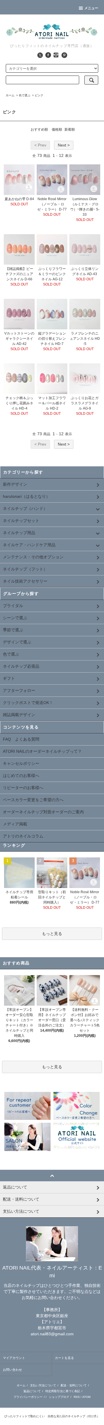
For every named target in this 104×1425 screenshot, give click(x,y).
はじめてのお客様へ (21, 775)
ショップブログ (59, 1396)
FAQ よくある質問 (21, 739)
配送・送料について (74, 1385)
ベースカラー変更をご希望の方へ (33, 799)
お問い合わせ (12, 1369)
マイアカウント (14, 1358)
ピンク (39, 95)
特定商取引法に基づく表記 (62, 1391)
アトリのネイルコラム (23, 836)
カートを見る (64, 1358)
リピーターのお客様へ (23, 787)
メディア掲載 (15, 824)
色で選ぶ (24, 95)
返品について (32, 1391)
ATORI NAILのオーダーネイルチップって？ (42, 751)
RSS (77, 1396)
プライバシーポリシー (28, 1396)
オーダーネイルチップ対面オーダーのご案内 (43, 812)
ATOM (86, 1396)
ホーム (10, 95)
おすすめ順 (39, 129)
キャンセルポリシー (21, 763)
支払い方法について (43, 1385)
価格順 (57, 129)
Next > (64, 145)
